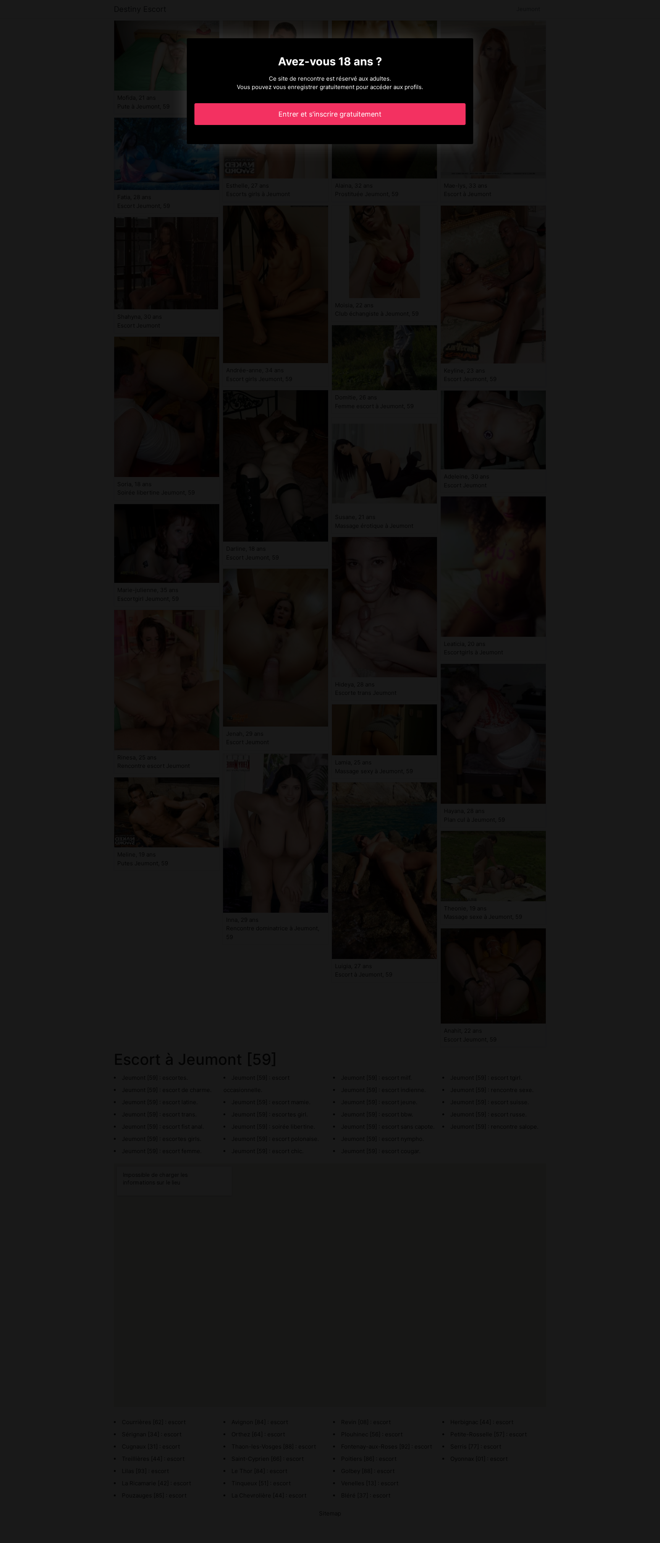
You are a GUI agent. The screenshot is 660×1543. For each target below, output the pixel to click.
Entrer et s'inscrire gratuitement (330, 114)
